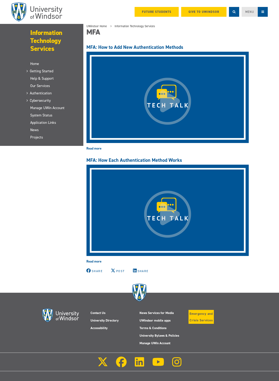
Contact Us (97, 313)
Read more (94, 148)
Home (34, 63)
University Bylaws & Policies (159, 335)
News (34, 129)
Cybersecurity (40, 100)
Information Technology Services (46, 40)
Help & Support (42, 78)
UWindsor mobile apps (155, 320)
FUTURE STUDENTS (156, 12)
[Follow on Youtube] (158, 365)
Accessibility (99, 328)
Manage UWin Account (47, 107)
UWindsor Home (96, 26)
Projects (36, 137)
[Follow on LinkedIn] (139, 365)
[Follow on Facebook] (121, 365)
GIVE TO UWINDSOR (204, 12)
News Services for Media (157, 313)
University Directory (104, 320)
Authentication (41, 93)
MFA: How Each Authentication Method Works (134, 160)
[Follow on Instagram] (177, 365)
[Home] (36, 11)
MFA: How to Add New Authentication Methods (134, 47)
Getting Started (41, 71)
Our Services (40, 85)
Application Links (43, 122)
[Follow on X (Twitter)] (103, 365)
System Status (41, 115)
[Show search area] (234, 12)
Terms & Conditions (153, 328)
